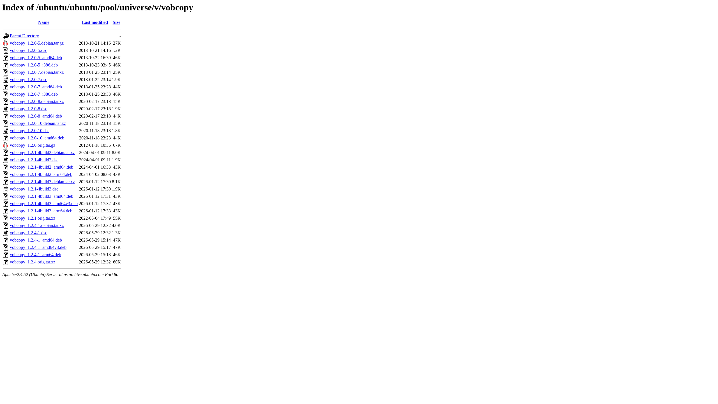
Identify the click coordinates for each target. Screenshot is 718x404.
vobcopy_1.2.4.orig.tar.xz (32, 262)
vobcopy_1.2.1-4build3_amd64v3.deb (44, 203)
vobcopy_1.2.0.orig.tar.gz (32, 145)
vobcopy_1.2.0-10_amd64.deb (37, 138)
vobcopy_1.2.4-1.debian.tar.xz (37, 225)
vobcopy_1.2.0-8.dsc (28, 108)
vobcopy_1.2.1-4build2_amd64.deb (41, 167)
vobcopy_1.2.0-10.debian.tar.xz (38, 123)
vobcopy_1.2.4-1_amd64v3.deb (38, 247)
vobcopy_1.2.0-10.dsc (29, 130)
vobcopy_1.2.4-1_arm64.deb (35, 254)
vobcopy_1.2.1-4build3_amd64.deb (41, 196)
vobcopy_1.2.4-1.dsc (28, 232)
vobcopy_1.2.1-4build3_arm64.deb (41, 210)
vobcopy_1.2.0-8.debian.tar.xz (37, 101)
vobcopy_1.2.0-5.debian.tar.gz (37, 43)
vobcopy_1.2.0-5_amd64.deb (36, 57)
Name (43, 22)
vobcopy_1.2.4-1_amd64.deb (36, 240)
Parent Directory (24, 35)
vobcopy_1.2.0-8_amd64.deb (36, 116)
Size (116, 22)
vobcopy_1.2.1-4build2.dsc (34, 159)
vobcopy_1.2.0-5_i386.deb (34, 65)
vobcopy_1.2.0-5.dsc (28, 50)
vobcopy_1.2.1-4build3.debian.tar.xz (42, 181)
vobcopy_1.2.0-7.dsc (28, 79)
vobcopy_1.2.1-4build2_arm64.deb (41, 174)
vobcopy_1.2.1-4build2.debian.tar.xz (42, 152)
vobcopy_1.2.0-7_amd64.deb (36, 86)
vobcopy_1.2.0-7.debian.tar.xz (37, 72)
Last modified (95, 22)
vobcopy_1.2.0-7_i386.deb (34, 94)
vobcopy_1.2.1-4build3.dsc (34, 189)
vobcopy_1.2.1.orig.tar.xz (32, 218)
